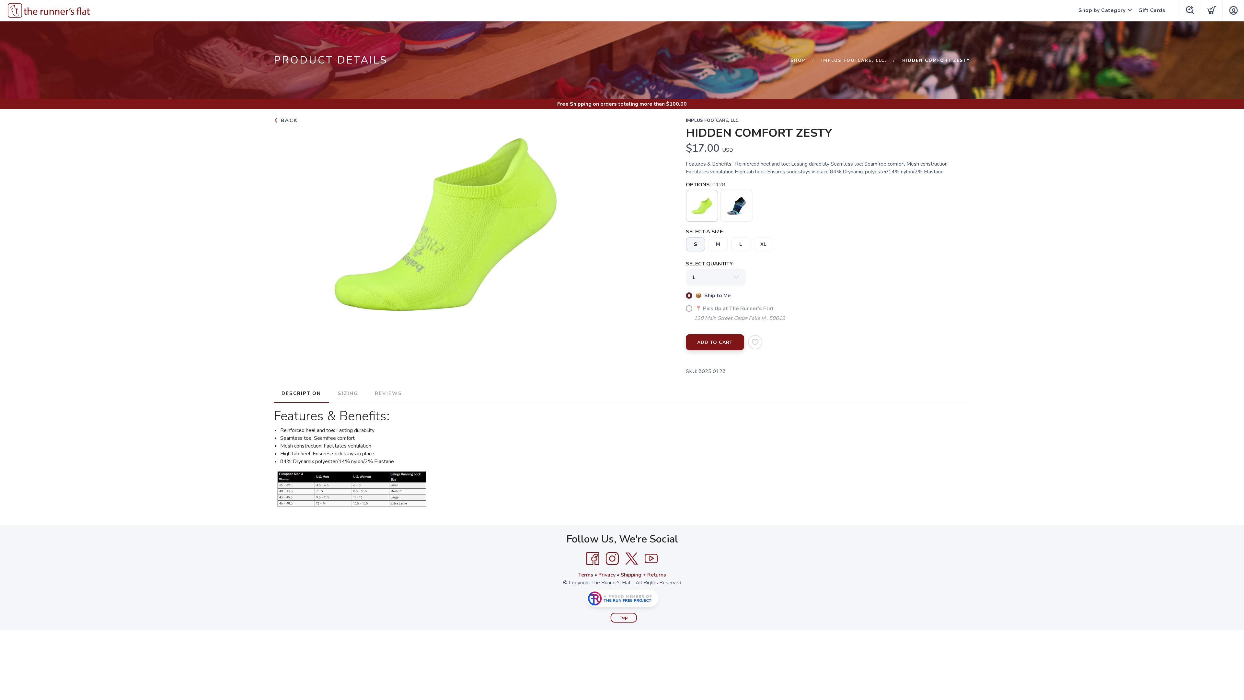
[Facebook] (593, 558)
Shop (798, 61)
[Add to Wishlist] (755, 342)
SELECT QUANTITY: (710, 263)
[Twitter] (631, 558)
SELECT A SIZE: (705, 231)
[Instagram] (612, 558)
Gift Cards (1151, 10)
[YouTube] (651, 558)
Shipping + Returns (643, 574)
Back (288, 120)
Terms (585, 574)
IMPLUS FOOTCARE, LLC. (854, 61)
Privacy (607, 574)
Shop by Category (1101, 10)
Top (624, 618)
